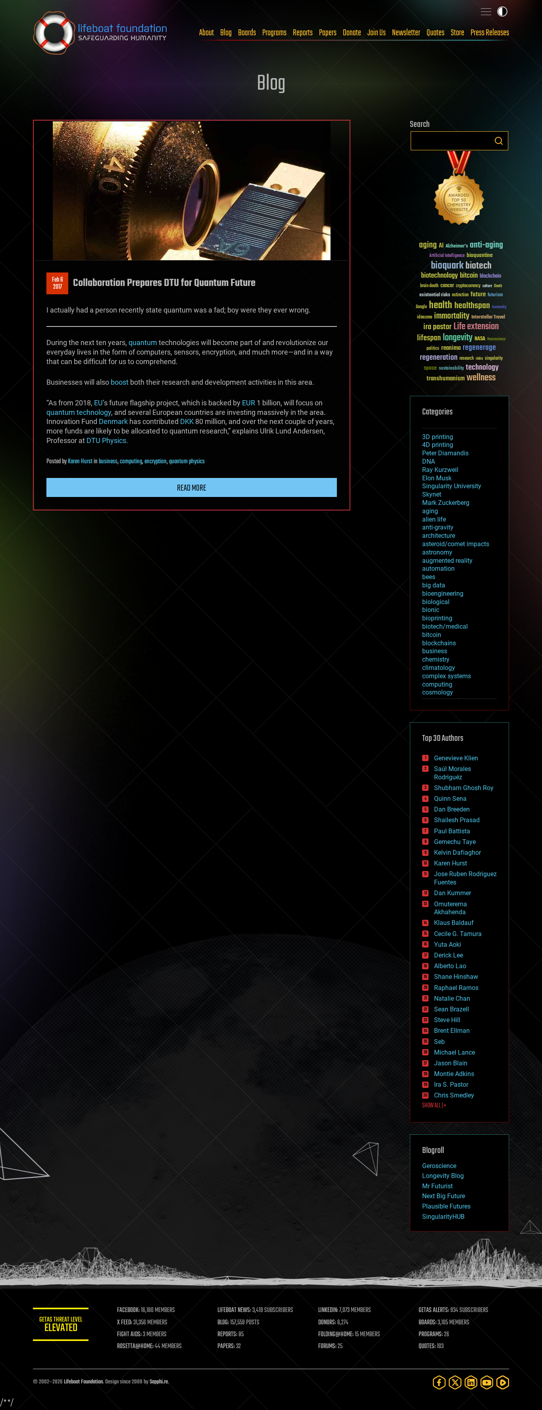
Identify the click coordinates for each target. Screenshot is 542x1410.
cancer (447, 286)
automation (438, 568)
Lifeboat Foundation (83, 1382)
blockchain (490, 276)
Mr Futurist (437, 1186)
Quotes (435, 33)
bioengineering (442, 593)
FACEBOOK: (128, 1310)
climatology (438, 667)
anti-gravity (438, 527)
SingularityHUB (443, 1216)
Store (457, 33)
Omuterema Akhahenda (450, 908)
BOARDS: (427, 1323)
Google (421, 307)
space (430, 367)
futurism (495, 295)
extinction (460, 295)
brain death (429, 286)
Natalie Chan (452, 998)
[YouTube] (486, 1382)
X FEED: (124, 1323)
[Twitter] (455, 1382)
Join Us (376, 33)
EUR (248, 403)
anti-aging (486, 245)
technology (94, 412)
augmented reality (447, 560)
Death (498, 286)
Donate (352, 33)
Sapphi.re (159, 1382)
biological (436, 602)
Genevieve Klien (456, 758)
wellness (481, 378)
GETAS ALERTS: (434, 1310)
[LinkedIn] (471, 1382)
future (478, 294)
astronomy (437, 552)
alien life (434, 519)
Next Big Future (443, 1196)
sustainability (451, 369)
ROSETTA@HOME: (135, 1346)
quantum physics (187, 462)
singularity (494, 358)
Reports (303, 33)
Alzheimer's (457, 246)
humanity (499, 307)
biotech (478, 266)
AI (441, 246)
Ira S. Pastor (451, 1084)
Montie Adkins (454, 1074)
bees (428, 577)
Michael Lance (454, 1052)
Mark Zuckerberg (445, 502)
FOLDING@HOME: (336, 1334)
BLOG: (223, 1323)
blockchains (439, 643)
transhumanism (446, 378)
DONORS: (327, 1323)
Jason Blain (450, 1063)
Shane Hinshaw (456, 976)
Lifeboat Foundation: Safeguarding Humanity (100, 33)
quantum (143, 342)
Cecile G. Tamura (458, 934)
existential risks (434, 295)
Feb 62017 (57, 283)
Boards (247, 33)
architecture (438, 535)
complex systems (446, 676)
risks (479, 358)
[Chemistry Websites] (459, 189)
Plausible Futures (446, 1206)
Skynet (431, 494)
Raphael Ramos (456, 988)
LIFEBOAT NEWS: (234, 1310)
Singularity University (451, 486)
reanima (451, 348)
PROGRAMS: (431, 1334)
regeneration (438, 357)
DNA (428, 461)
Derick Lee (448, 955)
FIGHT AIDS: (129, 1334)
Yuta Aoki (447, 944)
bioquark (447, 266)
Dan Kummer (452, 893)
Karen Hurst (80, 462)
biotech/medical (445, 626)
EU (98, 403)
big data (433, 585)
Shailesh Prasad (457, 820)
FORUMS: (327, 1346)
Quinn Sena (450, 798)
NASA (480, 339)
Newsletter (406, 33)
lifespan (429, 338)
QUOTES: (427, 1346)
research (466, 358)
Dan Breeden (452, 809)
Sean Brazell (451, 1009)
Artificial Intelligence (447, 256)
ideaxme (424, 317)
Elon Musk (437, 478)
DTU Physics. (107, 440)
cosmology (437, 692)
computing (131, 462)
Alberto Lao (450, 966)
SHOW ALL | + (434, 1106)
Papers (327, 33)
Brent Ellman (452, 1030)
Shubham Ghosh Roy (464, 788)
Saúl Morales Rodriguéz (452, 773)
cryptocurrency (468, 286)
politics (433, 348)
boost (120, 382)
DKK (187, 421)
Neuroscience (496, 340)
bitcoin (469, 276)
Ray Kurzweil (440, 470)
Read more (191, 488)
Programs (274, 33)
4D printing (437, 445)
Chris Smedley (454, 1095)
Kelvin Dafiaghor (457, 852)
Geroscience (439, 1166)
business (108, 462)
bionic (430, 610)
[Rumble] (502, 1382)
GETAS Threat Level (60, 1326)
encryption (155, 462)
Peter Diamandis (445, 453)
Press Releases (490, 33)
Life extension (476, 327)
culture (487, 286)
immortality (451, 316)
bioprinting (437, 618)
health (440, 305)
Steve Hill (447, 1020)
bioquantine (480, 255)
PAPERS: (226, 1346)
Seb (439, 1042)
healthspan (472, 306)
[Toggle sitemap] (486, 11)
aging (428, 245)
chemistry (436, 659)
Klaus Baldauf (454, 923)
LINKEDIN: (328, 1310)
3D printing (437, 437)
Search (498, 140)
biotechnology (439, 276)
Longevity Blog (443, 1176)
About (206, 33)
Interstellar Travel (488, 317)
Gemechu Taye (455, 842)
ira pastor (437, 327)
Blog (226, 33)
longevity (458, 338)
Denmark (113, 421)
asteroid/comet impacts (455, 544)
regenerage (479, 347)
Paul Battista (452, 831)
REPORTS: (227, 1334)
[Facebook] (439, 1382)
